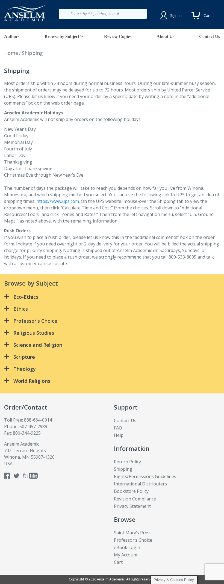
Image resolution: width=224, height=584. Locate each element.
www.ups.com (65, 201)
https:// (43, 201)
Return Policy (127, 462)
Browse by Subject (62, 36)
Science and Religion (37, 345)
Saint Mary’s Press (133, 533)
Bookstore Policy (131, 491)
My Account (126, 555)
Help (118, 435)
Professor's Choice (35, 321)
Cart (118, 562)
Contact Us (209, 36)
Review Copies (117, 36)
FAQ (118, 428)
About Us (165, 36)
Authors (11, 36)
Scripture (24, 357)
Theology (24, 369)
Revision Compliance (135, 499)
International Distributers (140, 484)
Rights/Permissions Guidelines (145, 476)
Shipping (123, 469)
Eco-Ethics (25, 297)
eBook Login (127, 547)
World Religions (31, 381)
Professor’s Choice (133, 540)
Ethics (20, 309)
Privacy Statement (132, 506)
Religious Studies (33, 333)
